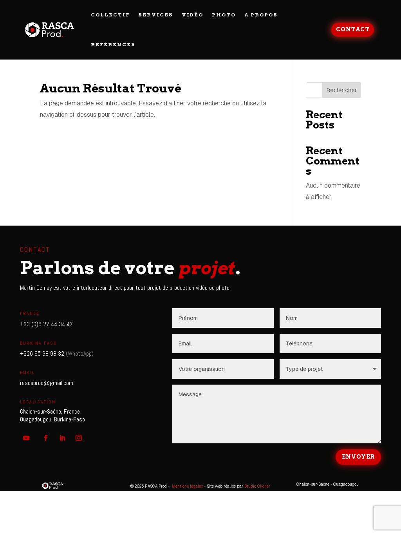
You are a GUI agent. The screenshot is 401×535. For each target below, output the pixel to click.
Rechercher (342, 90)
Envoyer (358, 457)
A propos (261, 15)
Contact (352, 29)
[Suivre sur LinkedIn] (62, 438)
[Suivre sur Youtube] (26, 438)
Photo (224, 15)
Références (113, 44)
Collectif (110, 15)
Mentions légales (187, 486)
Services (155, 15)
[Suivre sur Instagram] (78, 438)
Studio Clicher (257, 486)
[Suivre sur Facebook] (46, 438)
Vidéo (192, 15)
